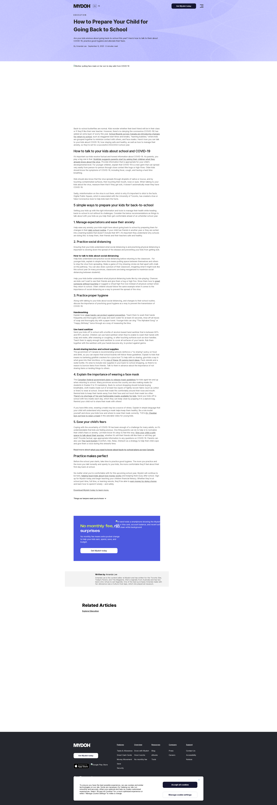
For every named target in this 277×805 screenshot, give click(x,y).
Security (120, 768)
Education (80, 15)
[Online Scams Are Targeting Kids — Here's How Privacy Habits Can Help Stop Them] (138, 659)
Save (119, 764)
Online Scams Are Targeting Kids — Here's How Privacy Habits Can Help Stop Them (125, 710)
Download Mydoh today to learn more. (91, 490)
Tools (153, 759)
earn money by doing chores (143, 481)
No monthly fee (140, 759)
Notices (189, 759)
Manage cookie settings (180, 795)
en (95, 6)
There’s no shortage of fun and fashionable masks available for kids (105, 396)
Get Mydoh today (99, 551)
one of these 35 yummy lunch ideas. (123, 360)
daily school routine (97, 230)
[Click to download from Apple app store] (81, 766)
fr (99, 6)
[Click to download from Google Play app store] (99, 766)
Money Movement (124, 759)
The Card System (89, 441)
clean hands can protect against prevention (105, 315)
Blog (153, 751)
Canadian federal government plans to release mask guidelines (107, 380)
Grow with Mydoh (141, 751)
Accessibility (191, 755)
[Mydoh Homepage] (82, 6)
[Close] (198, 779)
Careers (172, 755)
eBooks (154, 755)
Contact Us (190, 751)
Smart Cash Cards (124, 755)
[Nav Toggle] (201, 6)
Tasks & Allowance (124, 751)
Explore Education (90, 611)
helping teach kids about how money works (101, 476)
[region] (138, 788)
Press (171, 751)
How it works (139, 755)
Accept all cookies (180, 785)
